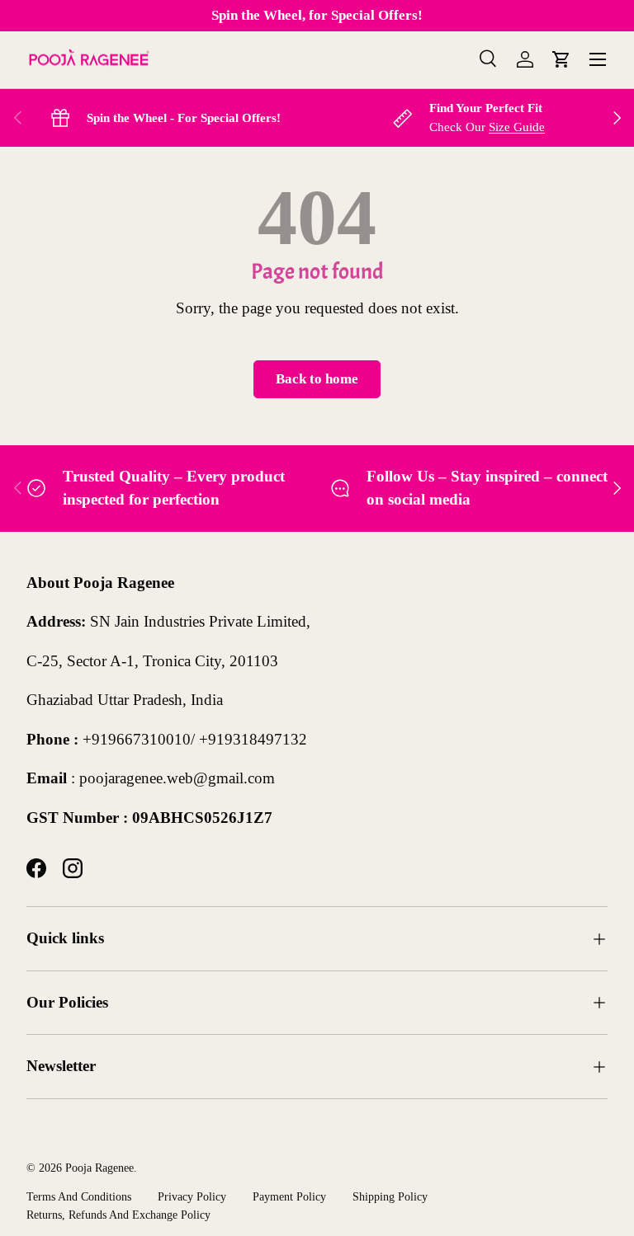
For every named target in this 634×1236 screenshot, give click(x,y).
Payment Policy (289, 1196)
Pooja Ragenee (99, 1167)
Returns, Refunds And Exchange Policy (118, 1214)
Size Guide (517, 127)
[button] (561, 59)
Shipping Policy (390, 1196)
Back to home (317, 379)
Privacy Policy (192, 1196)
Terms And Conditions (78, 1196)
